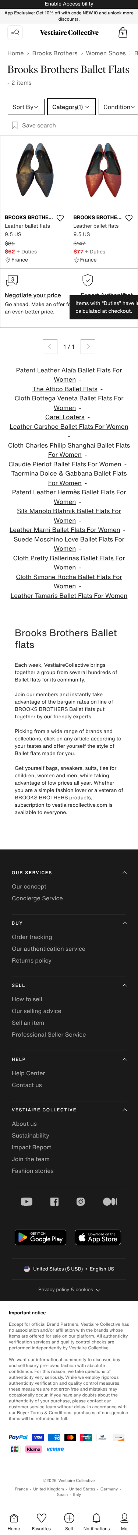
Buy (17, 923)
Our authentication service (48, 948)
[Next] (88, 346)
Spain (62, 1494)
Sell (18, 985)
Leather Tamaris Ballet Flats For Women (69, 595)
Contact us (27, 1084)
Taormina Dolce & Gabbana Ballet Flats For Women (69, 478)
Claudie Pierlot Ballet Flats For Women (64, 464)
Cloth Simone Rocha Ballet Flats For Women (69, 581)
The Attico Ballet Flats (65, 389)
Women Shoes (106, 53)
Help (19, 1059)
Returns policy (32, 960)
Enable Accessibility (69, 4)
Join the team (31, 1158)
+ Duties (27, 251)
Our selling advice (36, 1010)
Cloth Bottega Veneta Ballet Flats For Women (68, 403)
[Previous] (50, 346)
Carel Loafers (65, 417)
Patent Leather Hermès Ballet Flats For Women (69, 497)
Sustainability (30, 1135)
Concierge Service (37, 898)
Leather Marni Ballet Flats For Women (65, 530)
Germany (109, 1489)
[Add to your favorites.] (60, 218)
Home (15, 53)
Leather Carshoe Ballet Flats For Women (69, 426)
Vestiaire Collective (44, 1110)
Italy (77, 1494)
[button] (123, 32)
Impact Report (31, 1147)
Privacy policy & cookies (65, 1289)
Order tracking (32, 936)
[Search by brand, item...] (15, 32)
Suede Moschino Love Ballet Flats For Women (69, 544)
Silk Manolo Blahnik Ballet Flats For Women (69, 516)
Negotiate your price (33, 295)
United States (82, 1489)
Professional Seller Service (49, 1034)
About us (24, 1123)
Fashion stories (33, 1170)
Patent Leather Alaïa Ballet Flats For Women (69, 375)
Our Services (32, 873)
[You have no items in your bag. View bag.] (123, 32)
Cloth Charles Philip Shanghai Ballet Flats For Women (69, 450)
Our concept (29, 886)
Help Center (28, 1073)
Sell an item (28, 1022)
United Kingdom (48, 1489)
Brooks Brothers (54, 53)
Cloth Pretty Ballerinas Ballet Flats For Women (69, 563)
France (21, 1489)
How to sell (27, 999)
